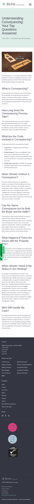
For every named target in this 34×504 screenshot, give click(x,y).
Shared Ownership (22, 362)
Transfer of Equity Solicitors (24, 364)
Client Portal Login (7, 406)
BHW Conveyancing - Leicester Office (12, 345)
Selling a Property (6, 367)
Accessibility (5, 493)
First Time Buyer (6, 373)
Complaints (5, 491)
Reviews (4, 395)
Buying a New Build (22, 373)
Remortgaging (5, 370)
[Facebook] (6, 415)
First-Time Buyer (25, 38)
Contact (4, 387)
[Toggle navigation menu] (30, 5)
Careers (4, 398)
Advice (3, 392)
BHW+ (3, 375)
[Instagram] (3, 415)
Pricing (3, 401)
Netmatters (27, 499)
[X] (9, 415)
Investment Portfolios (22, 370)
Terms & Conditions (7, 486)
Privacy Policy (5, 488)
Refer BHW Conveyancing (9, 404)
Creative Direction (12, 499)
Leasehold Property (22, 367)
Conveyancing (15, 38)
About (3, 384)
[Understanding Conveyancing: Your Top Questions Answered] (17, 73)
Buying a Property (6, 364)
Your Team (4, 390)
